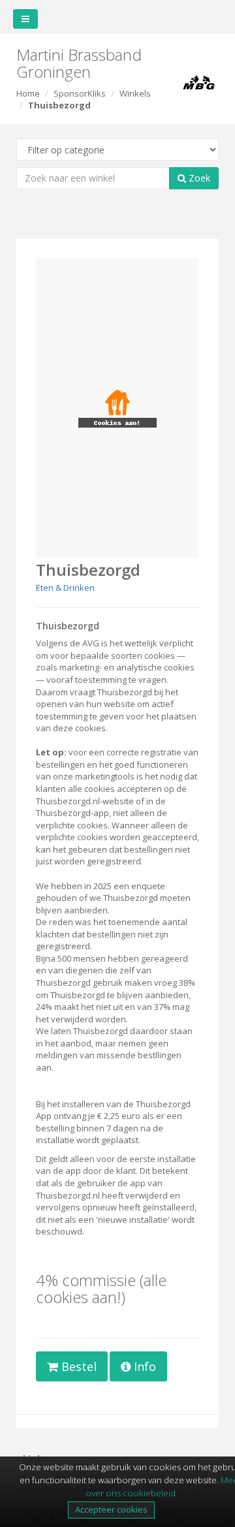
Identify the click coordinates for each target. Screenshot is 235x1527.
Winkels (135, 93)
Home (28, 93)
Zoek (198, 178)
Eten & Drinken (65, 587)
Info (143, 1366)
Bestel (77, 1366)
